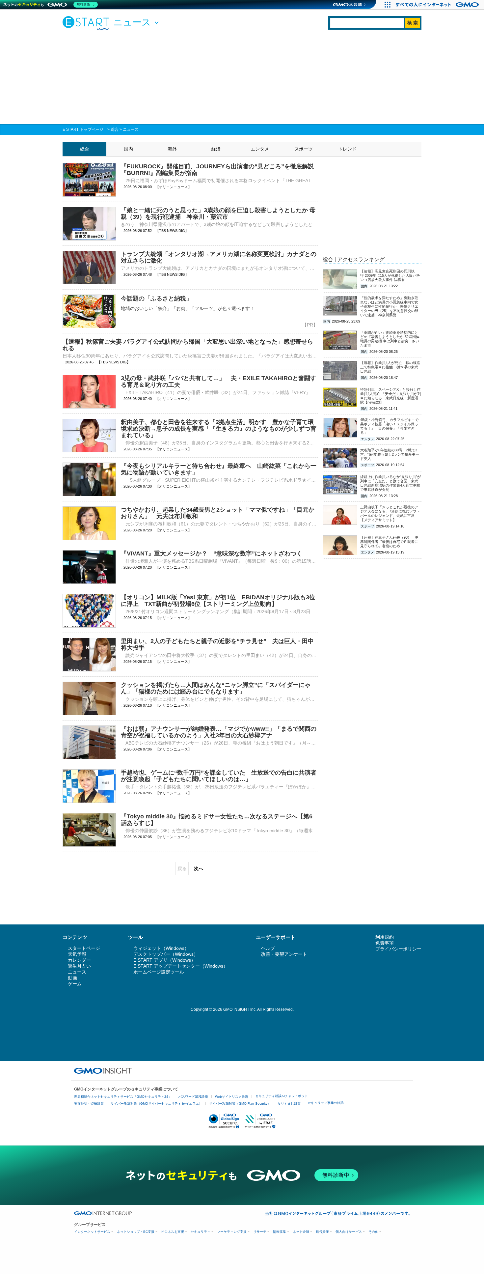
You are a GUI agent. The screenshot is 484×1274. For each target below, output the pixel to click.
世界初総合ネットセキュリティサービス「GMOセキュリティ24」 (123, 1096)
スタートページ (84, 948)
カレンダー (79, 960)
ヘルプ (268, 948)
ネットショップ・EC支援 (135, 1231)
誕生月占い (79, 966)
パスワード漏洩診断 (193, 1096)
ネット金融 (301, 1231)
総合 (115, 129)
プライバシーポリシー (398, 948)
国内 (128, 149)
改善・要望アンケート (284, 954)
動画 (72, 977)
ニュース (131, 129)
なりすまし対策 (289, 1103)
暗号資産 (322, 1231)
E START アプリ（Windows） (164, 960)
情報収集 (279, 1231)
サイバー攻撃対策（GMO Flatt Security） (240, 1103)
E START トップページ (83, 129)
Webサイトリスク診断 (231, 1096)
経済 (216, 149)
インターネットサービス (92, 1231)
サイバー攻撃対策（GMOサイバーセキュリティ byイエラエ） (156, 1103)
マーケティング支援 (232, 1231)
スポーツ (303, 149)
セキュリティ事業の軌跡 (326, 1103)
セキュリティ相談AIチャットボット (281, 1096)
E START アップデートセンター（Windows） (180, 966)
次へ (198, 868)
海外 (172, 149)
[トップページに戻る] (87, 22)
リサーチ (259, 1231)
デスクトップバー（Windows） (165, 954)
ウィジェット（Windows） (161, 948)
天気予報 (77, 954)
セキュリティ (200, 1231)
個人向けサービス (349, 1231)
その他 (373, 1231)
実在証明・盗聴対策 (89, 1103)
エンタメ (260, 149)
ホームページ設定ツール (158, 972)
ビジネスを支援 (172, 1231)
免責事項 (384, 943)
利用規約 (384, 937)
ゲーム (75, 983)
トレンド (347, 149)
